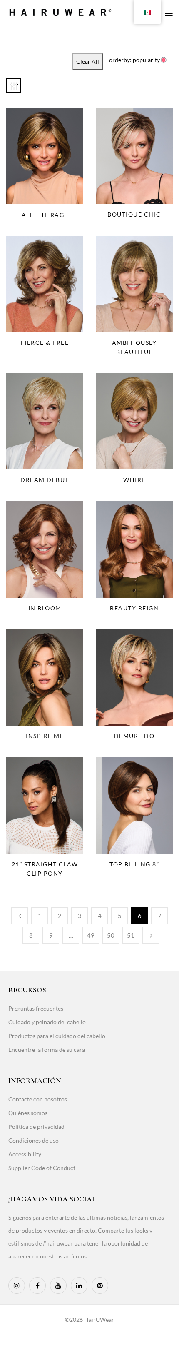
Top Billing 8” (134, 864)
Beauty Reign (134, 608)
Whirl (134, 479)
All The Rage (45, 214)
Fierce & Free (45, 342)
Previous (19, 915)
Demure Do (134, 735)
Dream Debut (44, 479)
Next (150, 935)
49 (90, 935)
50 (110, 935)
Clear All (87, 61)
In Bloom (45, 608)
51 (130, 935)
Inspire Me (45, 735)
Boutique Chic (134, 214)
